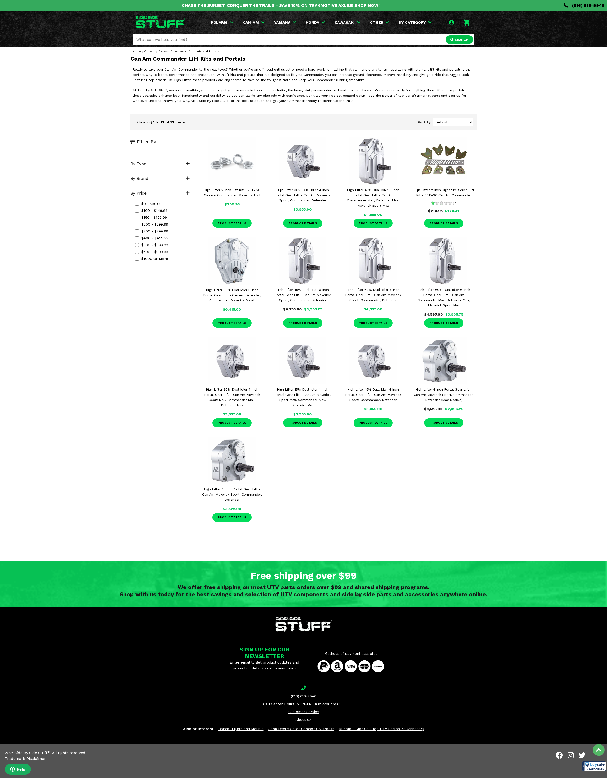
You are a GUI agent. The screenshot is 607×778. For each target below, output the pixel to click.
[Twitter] (582, 755)
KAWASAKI (345, 22)
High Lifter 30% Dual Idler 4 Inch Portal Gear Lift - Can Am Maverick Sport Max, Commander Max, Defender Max (232, 397)
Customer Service (303, 712)
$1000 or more (154, 258)
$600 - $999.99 (154, 252)
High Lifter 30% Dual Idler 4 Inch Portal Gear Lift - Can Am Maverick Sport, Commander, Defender (303, 195)
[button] (594, 766)
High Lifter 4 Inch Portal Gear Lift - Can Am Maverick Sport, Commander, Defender (232, 494)
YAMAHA (282, 22)
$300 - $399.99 (154, 231)
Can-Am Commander (173, 51)
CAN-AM (251, 22)
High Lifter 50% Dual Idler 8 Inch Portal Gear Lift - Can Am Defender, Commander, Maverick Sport (232, 295)
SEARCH (461, 39)
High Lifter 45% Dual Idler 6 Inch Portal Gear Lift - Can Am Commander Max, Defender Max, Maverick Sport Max (373, 197)
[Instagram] (570, 755)
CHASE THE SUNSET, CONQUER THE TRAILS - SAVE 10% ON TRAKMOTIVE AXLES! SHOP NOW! (281, 5)
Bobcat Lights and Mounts (241, 729)
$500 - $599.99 (154, 245)
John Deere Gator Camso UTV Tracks (301, 729)
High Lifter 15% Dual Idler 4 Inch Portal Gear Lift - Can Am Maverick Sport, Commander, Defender (373, 394)
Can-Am (149, 51)
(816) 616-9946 (588, 5)
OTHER (376, 22)
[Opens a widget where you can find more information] (18, 770)
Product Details (232, 223)
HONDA (312, 22)
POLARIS (219, 22)
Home (137, 51)
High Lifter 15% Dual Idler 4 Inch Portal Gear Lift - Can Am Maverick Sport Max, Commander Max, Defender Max (303, 397)
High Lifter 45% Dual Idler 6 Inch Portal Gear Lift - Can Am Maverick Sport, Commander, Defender (303, 295)
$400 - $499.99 (155, 238)
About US (303, 720)
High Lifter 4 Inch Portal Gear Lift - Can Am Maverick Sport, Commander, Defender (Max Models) (444, 394)
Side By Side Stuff (32, 753)
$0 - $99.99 (151, 203)
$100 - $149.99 (154, 210)
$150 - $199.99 (154, 217)
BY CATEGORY (412, 22)
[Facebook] (559, 755)
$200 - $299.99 (154, 224)
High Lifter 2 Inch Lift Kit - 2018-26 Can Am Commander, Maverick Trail (232, 192)
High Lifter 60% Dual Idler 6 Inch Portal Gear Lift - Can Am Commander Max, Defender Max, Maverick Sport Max (443, 297)
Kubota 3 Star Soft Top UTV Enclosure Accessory (381, 729)
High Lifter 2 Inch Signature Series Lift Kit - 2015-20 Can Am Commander (443, 192)
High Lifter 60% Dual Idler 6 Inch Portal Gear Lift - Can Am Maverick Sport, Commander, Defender (373, 295)
